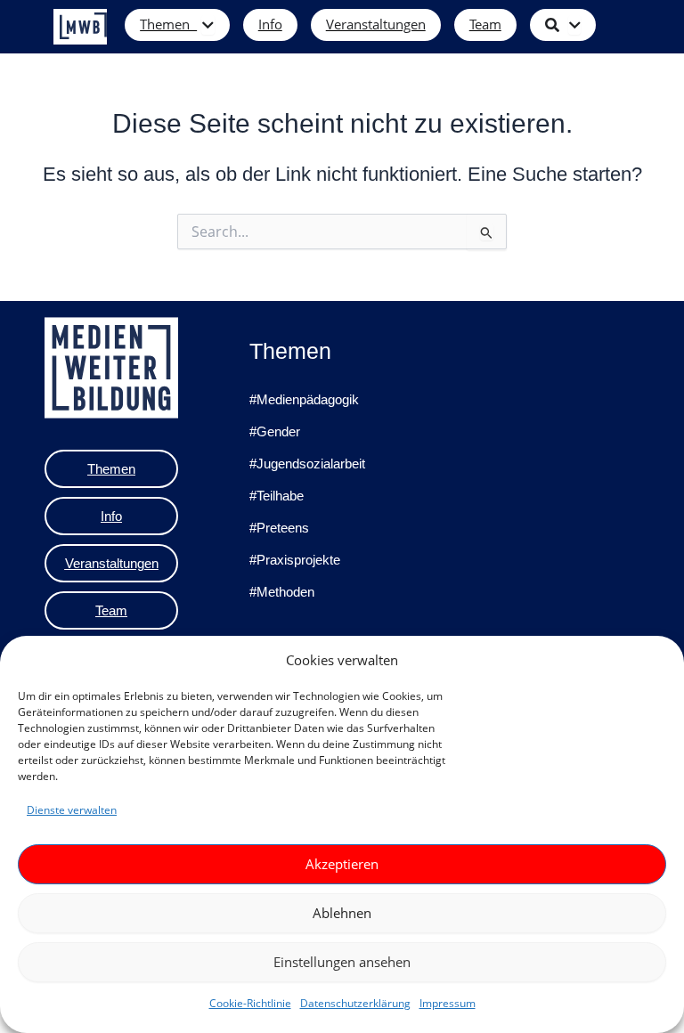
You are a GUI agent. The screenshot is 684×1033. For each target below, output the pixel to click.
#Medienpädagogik (304, 399)
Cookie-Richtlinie (250, 1003)
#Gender (274, 431)
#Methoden (281, 591)
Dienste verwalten (72, 809)
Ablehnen (342, 913)
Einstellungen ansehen (342, 962)
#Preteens (279, 527)
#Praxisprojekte (294, 559)
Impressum (447, 1003)
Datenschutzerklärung (355, 1003)
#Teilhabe (276, 495)
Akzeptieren (342, 864)
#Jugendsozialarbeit (307, 463)
